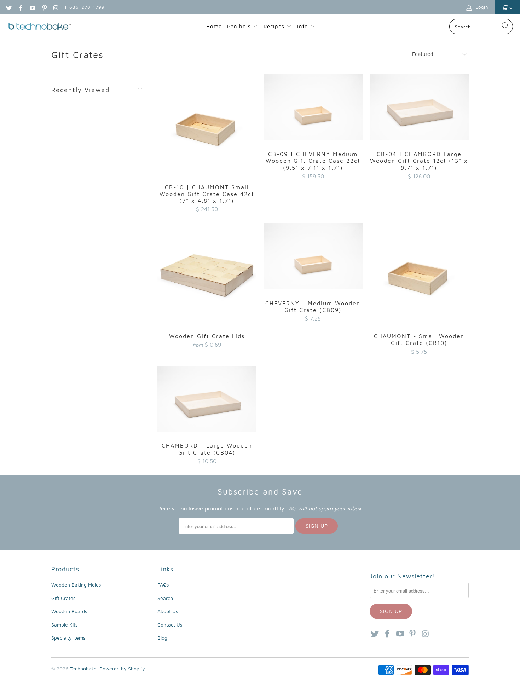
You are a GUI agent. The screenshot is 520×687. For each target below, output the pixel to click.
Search (165, 598)
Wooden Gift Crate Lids (206, 272)
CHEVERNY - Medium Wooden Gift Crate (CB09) (313, 256)
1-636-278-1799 (84, 7)
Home (214, 26)
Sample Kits (64, 625)
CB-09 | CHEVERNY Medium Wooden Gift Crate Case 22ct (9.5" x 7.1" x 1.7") (313, 107)
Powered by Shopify (122, 668)
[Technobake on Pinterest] (44, 7)
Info (303, 26)
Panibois (239, 26)
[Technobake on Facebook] (20, 7)
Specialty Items (68, 638)
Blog (162, 638)
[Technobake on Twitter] (8, 7)
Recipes (275, 26)
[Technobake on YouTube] (32, 7)
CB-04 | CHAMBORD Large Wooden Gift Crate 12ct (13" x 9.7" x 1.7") (419, 107)
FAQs (163, 585)
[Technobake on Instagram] (56, 7)
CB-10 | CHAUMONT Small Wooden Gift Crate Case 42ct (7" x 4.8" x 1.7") (206, 123)
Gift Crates (63, 598)
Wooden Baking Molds (76, 585)
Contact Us (169, 625)
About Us (167, 611)
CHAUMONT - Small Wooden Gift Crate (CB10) (419, 272)
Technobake (83, 668)
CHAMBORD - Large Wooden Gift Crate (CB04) (206, 399)
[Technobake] (40, 26)
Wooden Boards (69, 611)
